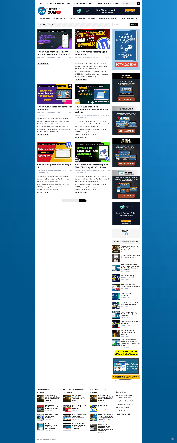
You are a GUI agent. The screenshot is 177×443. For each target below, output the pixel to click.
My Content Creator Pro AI (125, 401)
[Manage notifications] (172, 438)
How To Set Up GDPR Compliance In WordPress (51, 416)
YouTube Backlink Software (83, 3)
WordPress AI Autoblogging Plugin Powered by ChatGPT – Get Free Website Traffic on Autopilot (105, 427)
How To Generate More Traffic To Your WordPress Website (79, 416)
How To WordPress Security (109, 18)
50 (76, 200)
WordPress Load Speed (87, 18)
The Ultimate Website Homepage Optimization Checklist (128, 332)
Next (82, 200)
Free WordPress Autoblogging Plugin (109, 3)
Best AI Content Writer (124, 397)
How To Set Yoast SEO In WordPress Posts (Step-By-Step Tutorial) (129, 313)
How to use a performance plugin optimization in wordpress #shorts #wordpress (51, 427)
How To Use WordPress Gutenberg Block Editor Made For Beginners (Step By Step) (79, 426)
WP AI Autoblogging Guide (125, 404)
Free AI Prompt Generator (102, 406)
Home (40, 3)
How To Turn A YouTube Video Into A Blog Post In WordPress (79, 407)
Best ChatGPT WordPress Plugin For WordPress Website (52, 407)
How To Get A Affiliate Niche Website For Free (52, 31)
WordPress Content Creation (64, 18)
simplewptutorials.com (48, 440)
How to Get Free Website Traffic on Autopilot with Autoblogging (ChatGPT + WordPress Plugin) (105, 417)
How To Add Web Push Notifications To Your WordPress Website (91, 109)
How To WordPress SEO (130, 18)
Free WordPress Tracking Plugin (58, 3)
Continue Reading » (43, 63)
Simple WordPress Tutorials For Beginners (49, 57)
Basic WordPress (45, 18)
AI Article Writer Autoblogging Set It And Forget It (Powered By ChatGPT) (130, 247)
